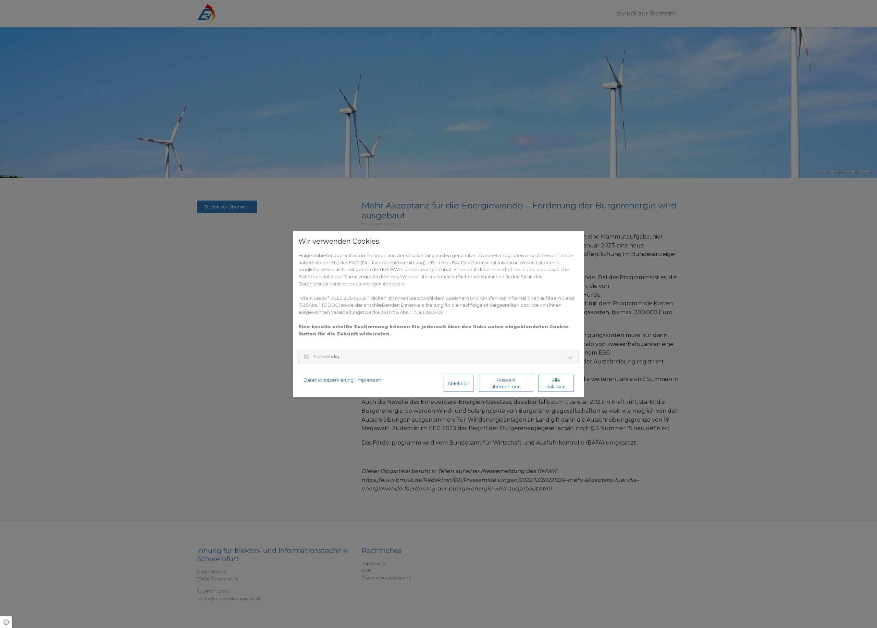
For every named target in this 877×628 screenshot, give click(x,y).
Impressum (369, 380)
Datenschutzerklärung (329, 380)
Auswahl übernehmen (506, 383)
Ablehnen (458, 383)
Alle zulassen (556, 383)
